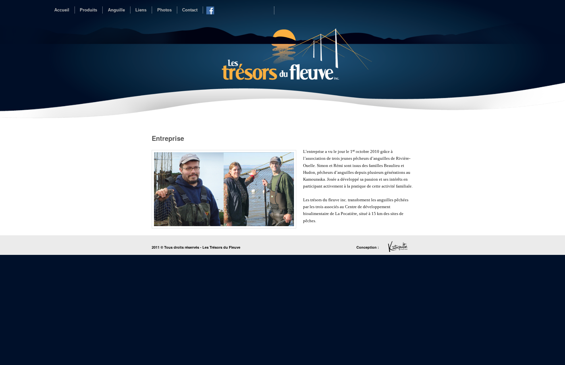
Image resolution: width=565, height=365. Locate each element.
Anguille (116, 10)
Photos (164, 10)
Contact (189, 10)
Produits (88, 10)
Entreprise (168, 138)
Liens (140, 10)
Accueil (61, 10)
